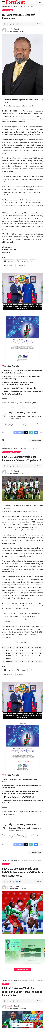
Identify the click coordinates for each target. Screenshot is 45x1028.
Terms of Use (20, 423)
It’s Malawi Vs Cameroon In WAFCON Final (19, 797)
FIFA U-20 (13, 812)
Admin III (9, 29)
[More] (20, 24)
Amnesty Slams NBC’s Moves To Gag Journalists (20, 388)
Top (41, 812)
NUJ (38, 403)
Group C (20, 812)
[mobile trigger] (4, 2)
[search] (36, 2)
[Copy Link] (13, 24)
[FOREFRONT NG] (15, 2)
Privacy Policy (8, 424)
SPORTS (16, 452)
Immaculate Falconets (31, 812)
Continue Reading (22, 969)
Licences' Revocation (25, 403)
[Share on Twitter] (10, 24)
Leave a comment (36, 440)
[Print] (16, 24)
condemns (13, 403)
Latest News (7, 10)
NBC (34, 403)
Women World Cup (8, 815)
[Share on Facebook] (7, 24)
